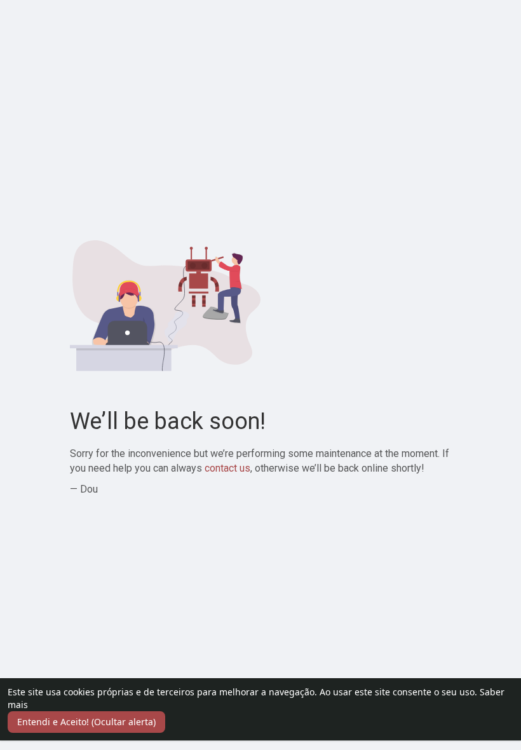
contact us (227, 468)
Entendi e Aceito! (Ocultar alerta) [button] (86, 722)
